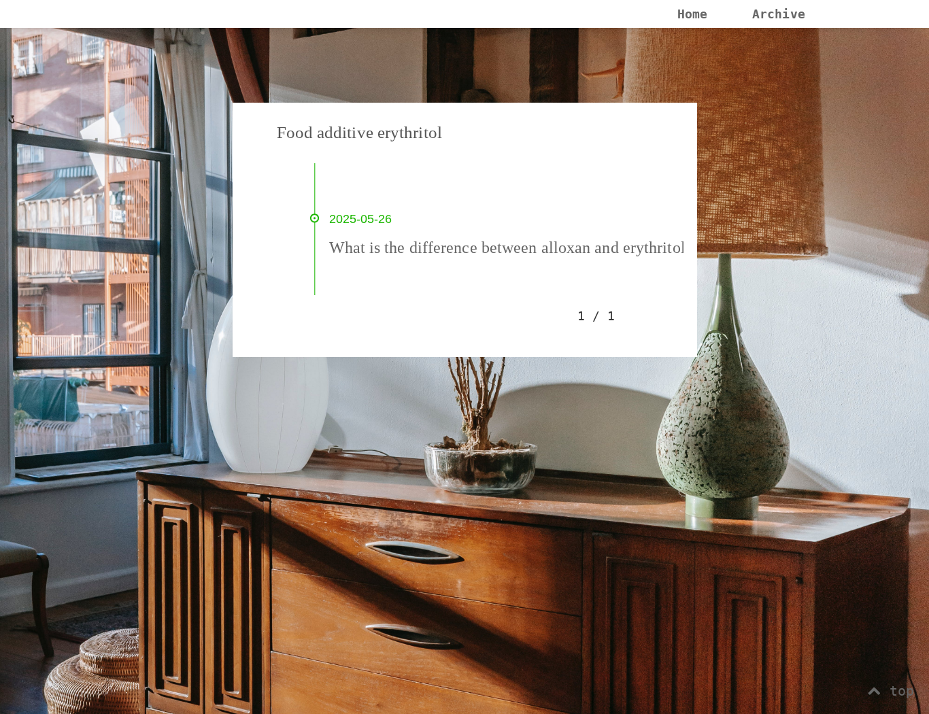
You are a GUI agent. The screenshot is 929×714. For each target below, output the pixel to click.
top (897, 691)
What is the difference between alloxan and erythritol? (511, 247)
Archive (778, 14)
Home (692, 14)
